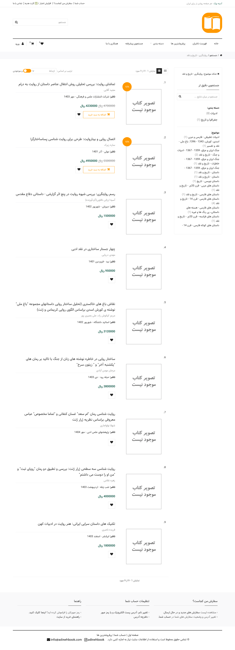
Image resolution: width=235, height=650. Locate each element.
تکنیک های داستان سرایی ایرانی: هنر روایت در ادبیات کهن (76, 524)
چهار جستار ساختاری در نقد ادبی (93, 249)
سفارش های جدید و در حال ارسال (182, 612)
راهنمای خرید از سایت (68, 617)
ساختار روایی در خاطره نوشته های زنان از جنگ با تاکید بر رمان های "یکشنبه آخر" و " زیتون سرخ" (70, 361)
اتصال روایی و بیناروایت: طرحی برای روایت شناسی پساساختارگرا (72, 139)
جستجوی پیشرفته (134, 44)
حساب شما (80, 3)
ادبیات (211, 113)
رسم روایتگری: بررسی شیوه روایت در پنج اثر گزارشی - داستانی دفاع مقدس (65, 194)
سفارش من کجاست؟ (63, 3)
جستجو (213, 55)
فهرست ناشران (200, 44)
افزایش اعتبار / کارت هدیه (38, 3)
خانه (216, 44)
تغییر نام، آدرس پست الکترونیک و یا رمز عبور (124, 612)
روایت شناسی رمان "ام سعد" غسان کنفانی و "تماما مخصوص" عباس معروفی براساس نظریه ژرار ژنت (69, 416)
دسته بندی (158, 44)
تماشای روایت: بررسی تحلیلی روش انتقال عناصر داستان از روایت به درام (67, 84)
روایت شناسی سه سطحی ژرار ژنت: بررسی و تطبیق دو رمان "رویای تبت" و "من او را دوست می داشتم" (66, 471)
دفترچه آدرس (141, 617)
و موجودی (18, 71)
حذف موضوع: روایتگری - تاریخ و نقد (199, 74)
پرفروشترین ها (178, 44)
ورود (17, 44)
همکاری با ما (112, 44)
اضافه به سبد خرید (97, 115)
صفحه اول (133, 635)
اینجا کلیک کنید (37, 612)
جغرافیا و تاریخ (207, 119)
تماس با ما (17, 3)
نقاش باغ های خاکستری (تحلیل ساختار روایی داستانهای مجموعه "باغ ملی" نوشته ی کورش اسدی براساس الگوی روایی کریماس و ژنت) (65, 306)
